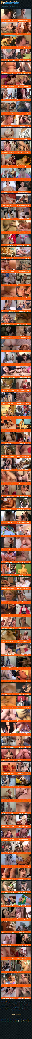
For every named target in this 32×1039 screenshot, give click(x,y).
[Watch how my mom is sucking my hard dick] (23, 225)
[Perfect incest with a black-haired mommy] (23, 965)
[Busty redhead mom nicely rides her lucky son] (8, 410)
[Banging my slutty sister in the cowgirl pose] (8, 820)
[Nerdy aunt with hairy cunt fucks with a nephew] (23, 318)
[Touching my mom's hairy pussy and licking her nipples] (23, 199)
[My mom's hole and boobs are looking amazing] (23, 173)
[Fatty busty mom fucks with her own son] (23, 780)
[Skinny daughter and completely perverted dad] (23, 701)
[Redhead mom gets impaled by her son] (23, 159)
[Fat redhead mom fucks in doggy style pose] (23, 569)
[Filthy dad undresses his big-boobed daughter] (23, 622)
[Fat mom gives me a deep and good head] (23, 873)
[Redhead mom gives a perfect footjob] (23, 93)
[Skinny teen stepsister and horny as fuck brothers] (23, 727)
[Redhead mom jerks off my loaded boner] (23, 239)
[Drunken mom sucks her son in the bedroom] (8, 344)
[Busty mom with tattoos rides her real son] (8, 661)
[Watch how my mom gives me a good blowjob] (8, 569)
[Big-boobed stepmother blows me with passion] (23, 833)
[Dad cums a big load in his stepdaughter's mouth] (8, 846)
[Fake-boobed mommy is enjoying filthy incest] (23, 120)
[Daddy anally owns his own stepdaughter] (8, 635)
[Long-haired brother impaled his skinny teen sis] (8, 793)
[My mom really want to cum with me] (8, 714)
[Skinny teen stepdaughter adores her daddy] (23, 899)
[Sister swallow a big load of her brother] (23, 595)
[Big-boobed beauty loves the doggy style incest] (23, 516)
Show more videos (16, 1014)
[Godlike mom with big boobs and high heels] (8, 212)
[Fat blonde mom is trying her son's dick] (8, 767)
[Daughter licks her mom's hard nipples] (23, 397)
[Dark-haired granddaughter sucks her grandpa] (8, 873)
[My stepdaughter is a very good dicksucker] (23, 926)
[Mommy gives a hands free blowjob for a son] (8, 120)
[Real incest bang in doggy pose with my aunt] (23, 661)
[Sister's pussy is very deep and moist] (8, 595)
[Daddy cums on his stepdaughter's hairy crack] (23, 793)
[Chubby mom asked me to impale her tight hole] (8, 622)
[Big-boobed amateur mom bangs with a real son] (23, 265)
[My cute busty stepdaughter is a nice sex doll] (23, 688)
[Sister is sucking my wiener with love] (8, 886)
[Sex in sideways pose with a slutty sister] (23, 648)
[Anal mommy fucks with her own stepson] (8, 291)
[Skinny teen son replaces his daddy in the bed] (8, 54)
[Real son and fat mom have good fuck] (23, 490)
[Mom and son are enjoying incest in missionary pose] (23, 714)
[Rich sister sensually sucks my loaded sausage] (23, 410)
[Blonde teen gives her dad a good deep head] (23, 741)
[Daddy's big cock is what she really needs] (23, 450)
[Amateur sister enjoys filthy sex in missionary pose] (8, 912)
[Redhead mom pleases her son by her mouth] (23, 754)
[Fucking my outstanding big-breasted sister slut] (8, 648)
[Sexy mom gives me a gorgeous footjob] (8, 609)
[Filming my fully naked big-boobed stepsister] (23, 820)
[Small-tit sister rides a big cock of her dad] (23, 952)
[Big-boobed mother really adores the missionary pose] (8, 186)
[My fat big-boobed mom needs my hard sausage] (8, 278)
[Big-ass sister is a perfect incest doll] (23, 305)
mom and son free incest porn (9, 1008)
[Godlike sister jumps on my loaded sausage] (23, 212)
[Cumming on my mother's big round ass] (23, 14)
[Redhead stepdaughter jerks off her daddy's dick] (8, 331)
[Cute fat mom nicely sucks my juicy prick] (8, 463)
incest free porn (6, 1002)
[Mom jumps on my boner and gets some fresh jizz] (23, 675)
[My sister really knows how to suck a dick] (23, 54)
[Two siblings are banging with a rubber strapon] (23, 859)
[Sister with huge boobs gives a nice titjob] (8, 688)
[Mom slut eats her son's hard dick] (23, 542)
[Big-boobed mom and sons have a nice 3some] (8, 476)
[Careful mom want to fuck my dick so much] (23, 80)
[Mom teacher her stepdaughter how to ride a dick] (8, 437)
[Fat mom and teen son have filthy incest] (8, 252)
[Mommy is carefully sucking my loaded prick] (8, 397)
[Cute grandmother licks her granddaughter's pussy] (8, 357)
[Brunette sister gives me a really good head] (8, 727)
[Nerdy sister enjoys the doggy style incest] (8, 939)
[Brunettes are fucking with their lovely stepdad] (8, 992)
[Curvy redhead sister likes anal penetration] (8, 265)
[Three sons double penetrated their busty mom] (8, 159)
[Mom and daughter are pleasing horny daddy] (8, 503)
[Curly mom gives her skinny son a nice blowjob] (8, 80)
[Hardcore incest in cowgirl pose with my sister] (23, 582)
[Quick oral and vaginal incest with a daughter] (23, 67)
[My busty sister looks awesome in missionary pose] (8, 859)
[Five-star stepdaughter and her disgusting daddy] (23, 939)
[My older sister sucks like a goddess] (8, 741)
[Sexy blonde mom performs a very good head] (8, 926)
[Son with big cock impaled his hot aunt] (8, 371)
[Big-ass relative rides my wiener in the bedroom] (8, 899)
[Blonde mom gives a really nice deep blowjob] (23, 331)
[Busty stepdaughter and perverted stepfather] (8, 490)
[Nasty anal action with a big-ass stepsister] (8, 965)
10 (29, 1020)
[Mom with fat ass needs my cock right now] (8, 133)
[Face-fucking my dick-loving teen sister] (8, 424)
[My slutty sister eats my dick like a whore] (23, 357)
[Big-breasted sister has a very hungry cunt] (8, 780)
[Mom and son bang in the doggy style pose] (23, 252)
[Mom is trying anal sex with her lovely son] (8, 952)
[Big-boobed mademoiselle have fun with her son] (23, 609)
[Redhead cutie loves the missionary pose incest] (23, 424)
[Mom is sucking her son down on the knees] (8, 173)
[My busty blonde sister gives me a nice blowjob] (8, 516)
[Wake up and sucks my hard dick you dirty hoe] (8, 239)
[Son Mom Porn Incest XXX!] (10, 2)
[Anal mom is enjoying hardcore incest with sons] (23, 146)
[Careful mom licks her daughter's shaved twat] (23, 556)
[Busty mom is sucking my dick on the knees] (23, 635)
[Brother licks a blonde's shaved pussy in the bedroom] (23, 767)
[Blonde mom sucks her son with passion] (23, 384)
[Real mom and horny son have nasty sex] (8, 67)
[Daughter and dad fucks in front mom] (23, 992)
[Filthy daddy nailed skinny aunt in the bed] (23, 463)
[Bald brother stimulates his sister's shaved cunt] (8, 833)
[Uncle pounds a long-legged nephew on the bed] (8, 582)
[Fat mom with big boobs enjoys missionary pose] (23, 978)
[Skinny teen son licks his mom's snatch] (8, 40)
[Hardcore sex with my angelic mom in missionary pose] (8, 14)
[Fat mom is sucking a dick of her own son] (23, 344)
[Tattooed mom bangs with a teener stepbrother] (8, 978)
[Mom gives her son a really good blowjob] (23, 278)
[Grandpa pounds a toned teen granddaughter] (23, 27)
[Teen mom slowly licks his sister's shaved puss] (23, 529)
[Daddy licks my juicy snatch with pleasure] (8, 318)
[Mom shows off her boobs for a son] (23, 133)
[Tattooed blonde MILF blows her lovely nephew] (8, 807)
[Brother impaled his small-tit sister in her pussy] (8, 754)
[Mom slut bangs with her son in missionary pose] (23, 40)
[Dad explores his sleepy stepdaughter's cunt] (8, 529)
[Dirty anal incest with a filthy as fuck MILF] (8, 450)
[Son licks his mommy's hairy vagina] (8, 384)
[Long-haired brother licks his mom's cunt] (23, 437)
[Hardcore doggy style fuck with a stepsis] (23, 912)
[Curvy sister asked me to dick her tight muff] (23, 476)
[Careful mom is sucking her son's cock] (8, 305)
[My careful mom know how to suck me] (8, 701)
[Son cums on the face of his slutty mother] (23, 291)
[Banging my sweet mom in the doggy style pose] (8, 199)
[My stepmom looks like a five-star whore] (23, 807)
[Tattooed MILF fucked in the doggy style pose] (8, 675)
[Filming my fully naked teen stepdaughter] (8, 542)
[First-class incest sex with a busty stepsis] (23, 886)
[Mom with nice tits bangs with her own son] (8, 225)
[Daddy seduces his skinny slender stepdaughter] (8, 93)
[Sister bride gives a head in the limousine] (8, 556)
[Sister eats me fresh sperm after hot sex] (23, 846)
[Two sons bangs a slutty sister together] (23, 186)
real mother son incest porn (25, 1005)
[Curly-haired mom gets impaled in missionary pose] (8, 27)
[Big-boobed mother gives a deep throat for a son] (8, 106)
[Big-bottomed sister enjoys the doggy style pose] (23, 371)
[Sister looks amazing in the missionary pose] (23, 106)
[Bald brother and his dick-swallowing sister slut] (8, 146)
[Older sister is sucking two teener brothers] (23, 503)
